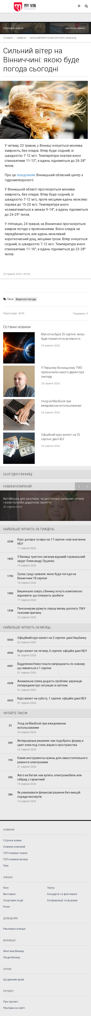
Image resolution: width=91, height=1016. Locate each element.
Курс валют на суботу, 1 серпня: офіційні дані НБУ (51, 698)
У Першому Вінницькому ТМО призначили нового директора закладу (62, 372)
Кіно (6, 887)
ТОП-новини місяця (15, 859)
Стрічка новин (12, 840)
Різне (6, 906)
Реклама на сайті (14, 1007)
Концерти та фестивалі (62, 894)
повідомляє (26, 175)
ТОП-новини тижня (15, 853)
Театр (51, 887)
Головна (8, 38)
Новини (21, 38)
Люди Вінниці (11, 957)
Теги (5, 865)
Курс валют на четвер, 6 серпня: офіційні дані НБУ (52, 650)
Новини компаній (14, 846)
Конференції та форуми (62, 900)
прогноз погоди (26, 299)
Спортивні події (13, 900)
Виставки (9, 894)
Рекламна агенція (14, 928)
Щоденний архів (13, 979)
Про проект (10, 1001)
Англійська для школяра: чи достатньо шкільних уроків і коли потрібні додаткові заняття (43, 500)
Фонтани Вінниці (13, 951)
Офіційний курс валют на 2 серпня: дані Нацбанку (51, 637)
